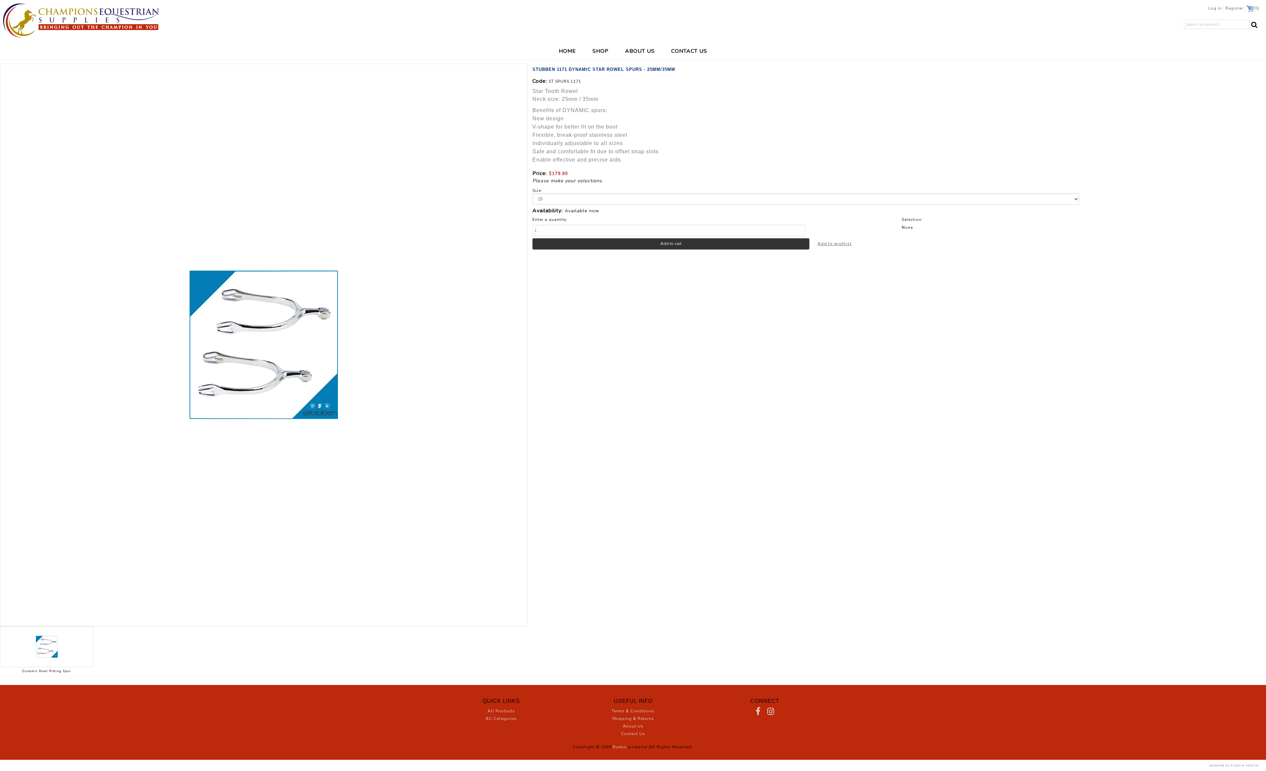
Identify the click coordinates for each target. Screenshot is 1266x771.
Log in (1215, 8)
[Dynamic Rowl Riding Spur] (46, 647)
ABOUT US (640, 51)
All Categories (501, 718)
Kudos (620, 747)
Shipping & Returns (633, 718)
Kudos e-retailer (1245, 765)
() (1256, 8)
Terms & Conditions (633, 711)
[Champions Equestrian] (81, 20)
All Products (501, 711)
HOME (567, 51)
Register (1234, 8)
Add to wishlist (835, 243)
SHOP (600, 51)
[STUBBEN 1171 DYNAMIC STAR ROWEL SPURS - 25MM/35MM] (264, 345)
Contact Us (633, 733)
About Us (633, 726)
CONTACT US (689, 51)
